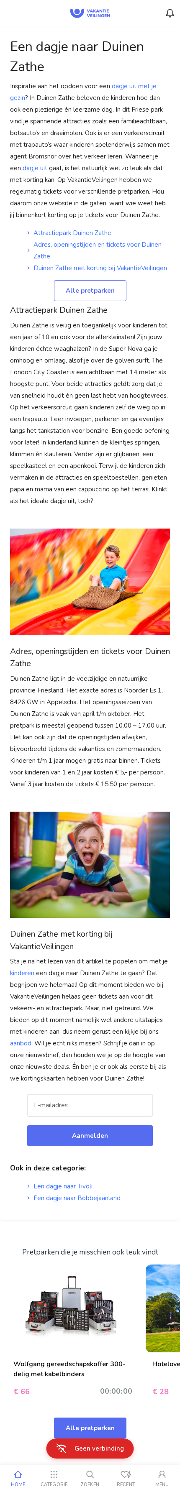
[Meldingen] (170, 13)
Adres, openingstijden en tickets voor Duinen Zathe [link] (97, 250)
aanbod (20, 1043)
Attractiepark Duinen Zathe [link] (72, 233)
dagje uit (35, 168)
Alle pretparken (90, 290)
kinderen (23, 973)
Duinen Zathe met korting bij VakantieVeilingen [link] (100, 268)
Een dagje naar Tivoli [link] (63, 1186)
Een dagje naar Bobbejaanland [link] (77, 1198)
